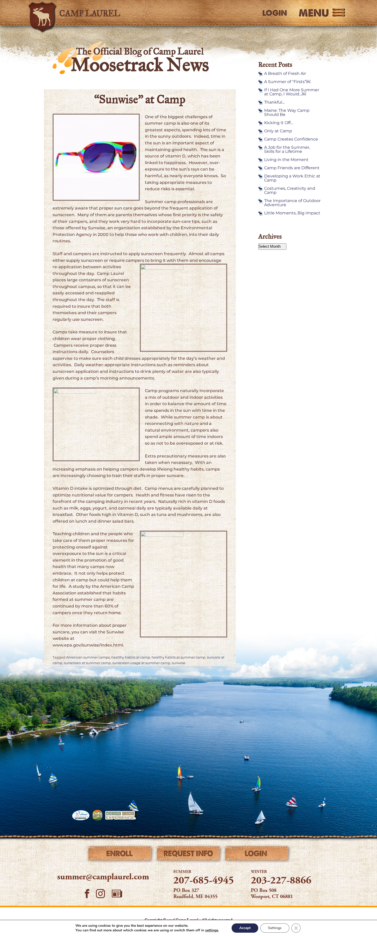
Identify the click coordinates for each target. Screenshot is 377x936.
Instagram (100, 893)
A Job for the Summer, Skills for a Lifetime (287, 149)
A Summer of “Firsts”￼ (287, 82)
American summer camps (88, 657)
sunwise (178, 663)
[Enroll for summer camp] (120, 855)
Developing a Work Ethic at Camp (292, 178)
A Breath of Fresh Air (285, 74)
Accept (245, 927)
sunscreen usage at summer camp (141, 663)
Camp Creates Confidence (291, 139)
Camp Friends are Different (292, 168)
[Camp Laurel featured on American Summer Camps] (97, 815)
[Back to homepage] (100, 13)
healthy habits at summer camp (178, 657)
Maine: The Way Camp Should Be (287, 112)
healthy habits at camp (130, 657)
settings (211, 930)
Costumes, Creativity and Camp (289, 190)
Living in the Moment (286, 160)
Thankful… (274, 102)
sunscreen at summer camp (87, 663)
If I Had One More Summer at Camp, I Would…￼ (291, 92)
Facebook (87, 893)
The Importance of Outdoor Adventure (292, 203)
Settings (275, 927)
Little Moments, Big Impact (292, 213)
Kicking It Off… (278, 123)
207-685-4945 (203, 881)
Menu (314, 13)
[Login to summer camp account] (257, 855)
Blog (117, 893)
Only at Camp (278, 131)
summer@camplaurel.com (103, 877)
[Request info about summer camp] (188, 855)
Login (274, 13)
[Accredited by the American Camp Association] (81, 815)
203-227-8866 (281, 881)
